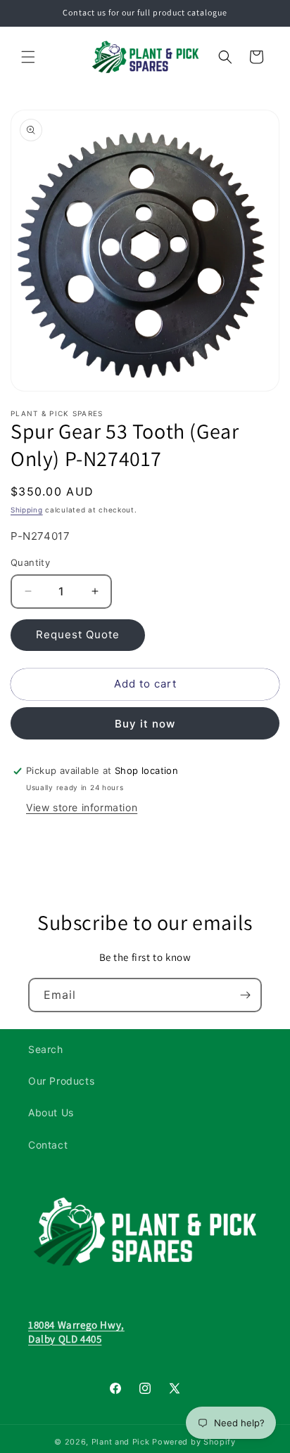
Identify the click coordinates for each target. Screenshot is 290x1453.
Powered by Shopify (194, 1442)
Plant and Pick (121, 1442)
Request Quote (78, 634)
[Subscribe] (244, 995)
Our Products (61, 1081)
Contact (48, 1145)
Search (45, 1049)
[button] (28, 56)
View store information (81, 807)
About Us (51, 1112)
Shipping (27, 509)
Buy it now (145, 723)
